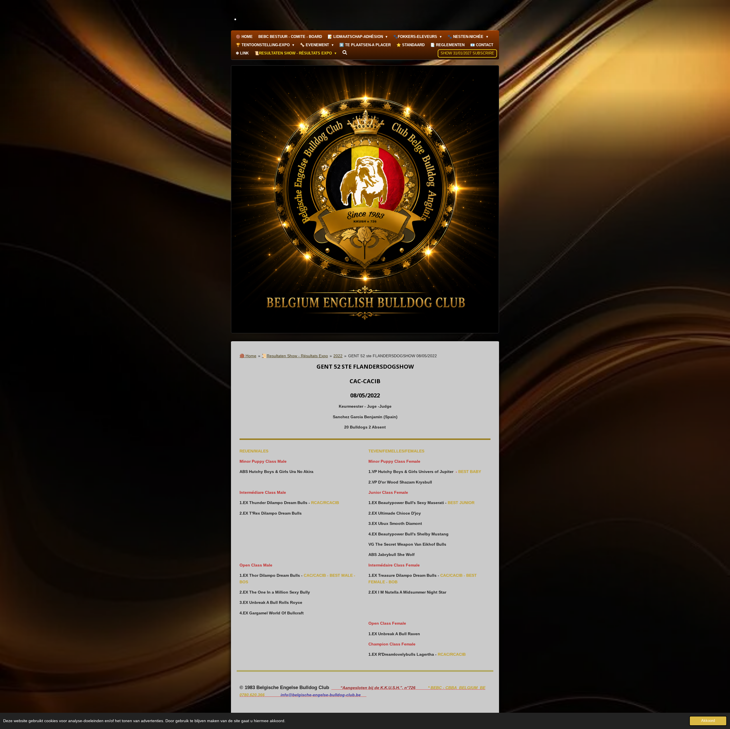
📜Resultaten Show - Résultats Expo (295, 356)
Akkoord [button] (708, 721)
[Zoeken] (344, 52)
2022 (337, 356)
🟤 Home (248, 356)
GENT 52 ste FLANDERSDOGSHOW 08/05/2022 (392, 356)
